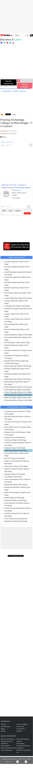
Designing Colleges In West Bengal (14, 448)
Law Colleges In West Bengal (13, 477)
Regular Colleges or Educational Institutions (15, 88)
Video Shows (4, 743)
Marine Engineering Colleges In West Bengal (17, 366)
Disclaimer (19, 731)
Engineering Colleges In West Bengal (15, 450)
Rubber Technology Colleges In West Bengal (17, 397)
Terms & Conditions (22, 724)
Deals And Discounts (6, 750)
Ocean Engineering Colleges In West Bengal (17, 389)
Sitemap (3, 731)
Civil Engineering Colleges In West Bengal (17, 306)
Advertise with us (5, 726)
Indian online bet (5, 745)
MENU (4, 137)
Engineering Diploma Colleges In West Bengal (18, 335)
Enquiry (3, 729)
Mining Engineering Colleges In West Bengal (17, 379)
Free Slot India (20, 729)
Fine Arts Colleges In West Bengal (14, 458)
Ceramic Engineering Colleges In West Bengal (18, 298)
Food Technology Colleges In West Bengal (17, 342)
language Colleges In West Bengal (14, 474)
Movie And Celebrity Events (8, 748)
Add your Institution (24, 85)
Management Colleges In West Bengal (15, 484)
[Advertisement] (16, 16)
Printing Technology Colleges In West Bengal (18, 395)
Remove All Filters (7, 142)
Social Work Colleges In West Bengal (15, 500)
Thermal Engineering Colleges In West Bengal (18, 400)
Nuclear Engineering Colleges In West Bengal (18, 387)
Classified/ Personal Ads (23, 745)
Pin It (14, 115)
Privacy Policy (20, 726)
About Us (3, 724)
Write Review (16, 190)
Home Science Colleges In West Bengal (16, 466)
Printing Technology (19, 91)
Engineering (7, 91)
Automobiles (20, 748)
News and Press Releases (8, 739)
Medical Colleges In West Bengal (14, 498)
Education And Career (7, 741)
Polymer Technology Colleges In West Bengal (18, 392)
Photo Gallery (20, 743)
